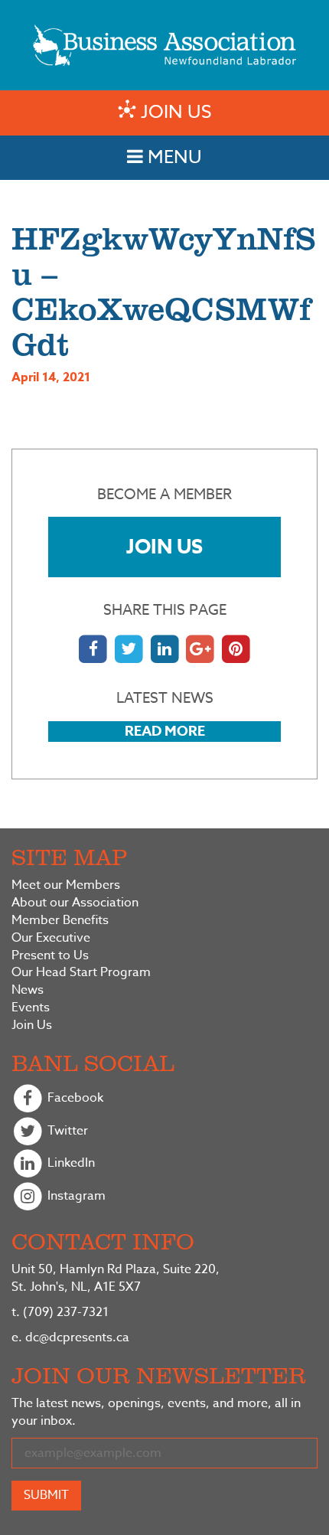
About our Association (74, 903)
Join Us (164, 546)
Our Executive (50, 938)
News (27, 990)
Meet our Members (65, 885)
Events (30, 1008)
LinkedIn (69, 1163)
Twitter (66, 1131)
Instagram (75, 1196)
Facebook (73, 1098)
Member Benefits (60, 920)
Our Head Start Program (81, 972)
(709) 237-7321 (60, 1312)
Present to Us (50, 956)
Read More (165, 731)
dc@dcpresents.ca (70, 1337)
